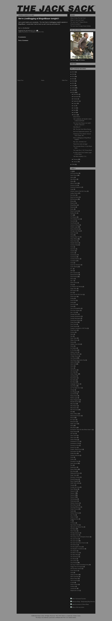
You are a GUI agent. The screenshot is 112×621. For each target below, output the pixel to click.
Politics (72, 459)
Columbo (72, 250)
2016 (73, 74)
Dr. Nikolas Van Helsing (76, 286)
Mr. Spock (73, 419)
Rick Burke (73, 471)
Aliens (72, 181)
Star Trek (73, 515)
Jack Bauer (73, 358)
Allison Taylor (74, 183)
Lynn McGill (73, 393)
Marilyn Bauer (74, 395)
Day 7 (72, 280)
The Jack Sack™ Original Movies (79, 22)
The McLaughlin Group (76, 546)
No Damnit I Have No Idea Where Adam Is (81, 429)
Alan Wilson (73, 179)
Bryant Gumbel (74, 211)
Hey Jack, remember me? (79, 141)
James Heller (73, 362)
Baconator (73, 195)
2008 (73, 90)
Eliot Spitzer (73, 290)
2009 (73, 88)
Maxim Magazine (74, 399)
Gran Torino (73, 324)
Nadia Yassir (73, 423)
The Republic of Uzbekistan (77, 548)
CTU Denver (73, 217)
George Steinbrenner (75, 316)
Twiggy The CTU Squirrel (76, 566)
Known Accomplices (75, 24)
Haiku (72, 334)
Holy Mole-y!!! (76, 127)
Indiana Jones (74, 352)
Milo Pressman (74, 409)
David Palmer (74, 276)
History (72, 342)
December (75, 94)
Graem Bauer (74, 322)
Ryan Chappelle (74, 481)
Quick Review (74, 463)
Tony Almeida (74, 562)
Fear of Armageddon (75, 308)
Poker (72, 457)
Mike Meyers (73, 405)
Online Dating (74, 439)
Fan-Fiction (73, 304)
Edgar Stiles (73, 288)
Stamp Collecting (74, 513)
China (72, 235)
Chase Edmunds (74, 229)
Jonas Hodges (74, 374)
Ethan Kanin (73, 296)
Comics (72, 252)
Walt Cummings (74, 576)
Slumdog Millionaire (75, 507)
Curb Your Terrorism (75, 264)
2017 (73, 72)
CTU (71, 215)
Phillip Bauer (73, 453)
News (72, 425)
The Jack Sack (74, 540)
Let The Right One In (75, 388)
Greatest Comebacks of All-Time (78, 328)
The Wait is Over (74, 552)
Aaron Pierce (73, 175)
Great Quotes (74, 326)
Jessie (72, 366)
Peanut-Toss (73, 447)
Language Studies (75, 384)
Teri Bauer (73, 529)
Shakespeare (73, 501)
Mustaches (73, 421)
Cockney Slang (74, 245)
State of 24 (73, 517)
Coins (72, 247)
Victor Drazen (74, 570)
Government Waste (75, 320)
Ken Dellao (73, 380)
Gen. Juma (73, 312)
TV (71, 521)
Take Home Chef (74, 525)
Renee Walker (74, 469)
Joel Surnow (73, 370)
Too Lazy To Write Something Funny (79, 564)
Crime (72, 262)
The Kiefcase (74, 544)
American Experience (76, 187)
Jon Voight (73, 372)
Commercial (73, 256)
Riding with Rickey (75, 473)
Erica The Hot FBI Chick (76, 294)
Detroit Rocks (76, 116)
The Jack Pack (74, 538)
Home (42, 80)
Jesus (72, 368)
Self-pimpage (73, 499)
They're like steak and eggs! (80, 144)
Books (72, 209)
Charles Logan (74, 227)
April (74, 112)
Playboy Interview (75, 455)
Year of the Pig (74, 580)
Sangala (72, 485)
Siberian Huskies (74, 503)
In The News (73, 350)
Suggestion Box (74, 519)
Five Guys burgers (75, 310)
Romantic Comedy (75, 477)
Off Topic (72, 433)
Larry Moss (73, 385)
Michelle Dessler (74, 401)
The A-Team (73, 531)
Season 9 (73, 497)
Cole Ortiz (73, 249)
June (74, 108)
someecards (73, 588)
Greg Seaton (73, 330)
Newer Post (20, 80)
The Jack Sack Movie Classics (78, 542)
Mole (71, 411)
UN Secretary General (76, 568)
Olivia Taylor (73, 437)
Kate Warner (73, 378)
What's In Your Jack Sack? (77, 20)
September (76, 101)
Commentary (73, 254)
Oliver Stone (73, 435)
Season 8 (73, 495)
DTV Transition (74, 272)
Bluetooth (73, 207)
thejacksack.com (74, 590)
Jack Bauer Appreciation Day (77, 360)
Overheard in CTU (75, 441)
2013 (73, 78)
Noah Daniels (74, 431)
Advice (72, 177)
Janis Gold (73, 364)
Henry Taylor (73, 338)
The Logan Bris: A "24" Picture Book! (82, 150)
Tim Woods (73, 558)
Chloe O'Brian (74, 239)
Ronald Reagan (74, 479)
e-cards (72, 582)
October (75, 99)
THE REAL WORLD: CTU (79, 156)
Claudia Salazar (74, 242)
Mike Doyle (73, 403)
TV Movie (73, 523)
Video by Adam (74, 574)
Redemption (73, 467)
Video (72, 572)
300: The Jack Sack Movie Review (82, 129)
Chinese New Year (75, 237)
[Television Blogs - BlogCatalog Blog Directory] (82, 601)
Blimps (72, 201)
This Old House (74, 556)
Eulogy (72, 298)
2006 (73, 164)
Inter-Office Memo (75, 354)
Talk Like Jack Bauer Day (77, 527)
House (72, 346)
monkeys (72, 586)
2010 (73, 85)
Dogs (71, 284)
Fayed (72, 306)
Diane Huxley (74, 282)
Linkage (72, 390)
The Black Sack (74, 535)
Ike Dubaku (73, 348)
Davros (72, 278)
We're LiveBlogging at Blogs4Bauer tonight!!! (38, 18)
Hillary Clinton (74, 340)
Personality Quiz (74, 451)
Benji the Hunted (74, 197)
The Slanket (73, 550)
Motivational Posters (75, 415)
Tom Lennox (73, 560)
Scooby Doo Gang (75, 487)
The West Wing (74, 554)
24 (71, 171)
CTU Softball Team (75, 219)
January (75, 161)
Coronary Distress (75, 258)
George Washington (75, 318)
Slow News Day (74, 505)
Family (72, 302)
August (75, 103)
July (74, 105)
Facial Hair (73, 300)
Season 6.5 (73, 491)
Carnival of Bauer (75, 225)
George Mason (74, 314)
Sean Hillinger (74, 489)
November (75, 96)
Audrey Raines (74, 193)
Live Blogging (32, 31)
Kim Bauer (73, 382)
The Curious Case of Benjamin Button (80, 536)
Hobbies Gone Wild (75, 344)
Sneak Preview (74, 509)
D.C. (71, 268)
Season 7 (73, 493)
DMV (71, 270)
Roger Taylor (73, 475)
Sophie (72, 511)
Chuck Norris (73, 241)
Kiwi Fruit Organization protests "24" (82, 131)
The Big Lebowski (75, 533)
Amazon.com (74, 185)
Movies (72, 417)
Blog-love (73, 203)
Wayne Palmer (74, 578)
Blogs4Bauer (25, 31)
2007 (73, 92)
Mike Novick (73, 407)
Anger (72, 189)
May (74, 110)
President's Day (74, 461)
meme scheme (74, 584)
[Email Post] (37, 30)
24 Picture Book (74, 173)
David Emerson (74, 274)
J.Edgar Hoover (74, 356)
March (74, 114)
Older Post (64, 80)
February (75, 159)
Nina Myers (73, 427)
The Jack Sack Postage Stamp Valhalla (80, 26)
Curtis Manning (74, 266)
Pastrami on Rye (40, 31)
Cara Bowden (74, 223)
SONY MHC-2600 (75, 483)
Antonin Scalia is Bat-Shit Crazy (78, 191)
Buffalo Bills (73, 213)
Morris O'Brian (74, 413)
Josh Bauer (73, 376)
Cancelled (73, 221)
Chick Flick (73, 233)
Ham (71, 336)
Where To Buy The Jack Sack (78, 18)
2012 (73, 81)
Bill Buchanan (74, 199)
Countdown (73, 260)
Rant (71, 465)
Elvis (71, 292)
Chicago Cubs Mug (75, 231)
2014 (73, 76)
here (21, 28)
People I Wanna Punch (76, 449)
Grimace (72, 332)
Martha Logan (74, 397)
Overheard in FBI (74, 443)
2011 (73, 83)
